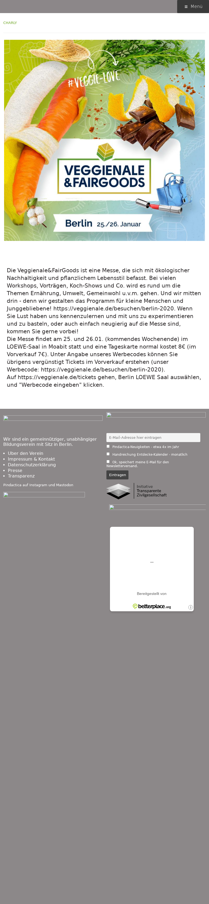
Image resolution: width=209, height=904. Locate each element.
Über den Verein (25, 453)
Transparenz (21, 476)
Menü (196, 6)
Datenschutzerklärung (32, 464)
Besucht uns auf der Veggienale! (96, 253)
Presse (15, 470)
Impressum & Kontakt (31, 459)
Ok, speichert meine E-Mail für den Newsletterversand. (137, 464)
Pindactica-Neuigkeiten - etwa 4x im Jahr (145, 447)
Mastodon (64, 485)
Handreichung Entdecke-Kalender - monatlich (149, 454)
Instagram (38, 485)
